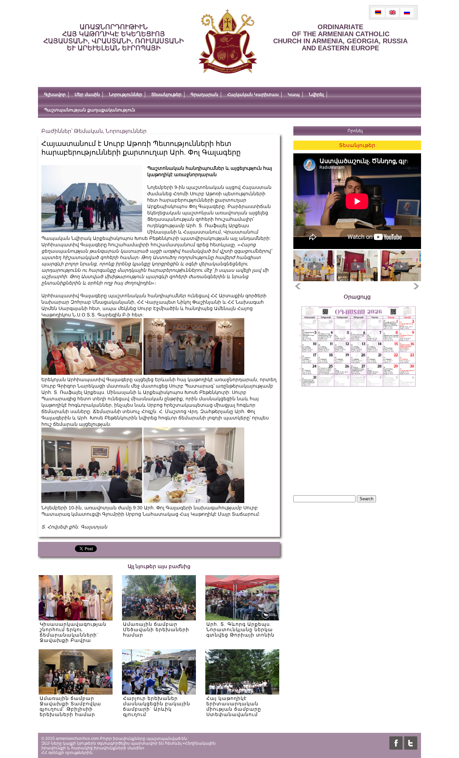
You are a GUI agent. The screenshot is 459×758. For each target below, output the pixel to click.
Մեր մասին (87, 94)
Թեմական (88, 131)
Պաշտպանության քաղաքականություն (89, 109)
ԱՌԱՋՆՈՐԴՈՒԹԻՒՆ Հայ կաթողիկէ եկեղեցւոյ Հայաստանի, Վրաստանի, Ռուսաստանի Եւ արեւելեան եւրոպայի (113, 37)
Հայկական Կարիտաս (253, 94)
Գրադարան (204, 94)
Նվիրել (316, 94)
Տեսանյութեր (166, 94)
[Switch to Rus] (407, 12)
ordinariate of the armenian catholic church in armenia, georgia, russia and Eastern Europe (340, 37)
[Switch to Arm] (378, 12)
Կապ (294, 94)
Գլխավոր (55, 94)
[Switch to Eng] (392, 12)
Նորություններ (125, 94)
